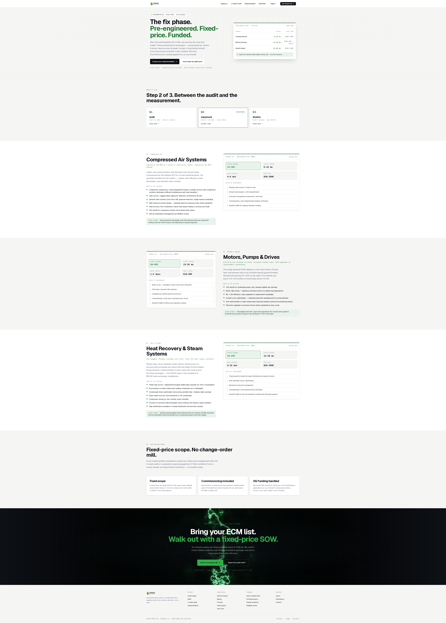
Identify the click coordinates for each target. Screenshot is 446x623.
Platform (224, 4)
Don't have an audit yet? (192, 62)
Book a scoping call (210, 562)
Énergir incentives (252, 602)
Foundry (220, 602)
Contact (278, 602)
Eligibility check (251, 606)
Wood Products (222, 596)
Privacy (280, 619)
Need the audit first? (236, 562)
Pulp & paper (221, 606)
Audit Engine (192, 596)
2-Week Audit (236, 4)
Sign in (273, 4)
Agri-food (220, 609)
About (278, 596)
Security (296, 619)
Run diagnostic (288, 4)
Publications (280, 599)
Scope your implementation (164, 62)
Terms (287, 619)
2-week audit (192, 602)
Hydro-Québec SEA (253, 596)
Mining (219, 599)
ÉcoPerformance (252, 599)
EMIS (189, 599)
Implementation (250, 4)
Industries (262, 4)
